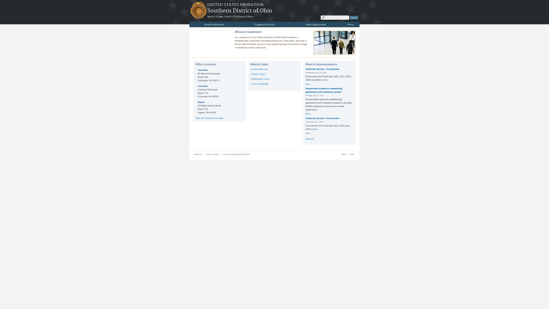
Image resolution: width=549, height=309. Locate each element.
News (343, 154)
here (325, 79)
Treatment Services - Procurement (322, 69)
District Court (258, 74)
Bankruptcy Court (260, 78)
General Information (214, 24)
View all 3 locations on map (209, 118)
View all (309, 138)
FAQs (352, 154)
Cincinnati (203, 86)
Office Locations (212, 154)
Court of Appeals (260, 83)
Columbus (203, 70)
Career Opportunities (315, 24)
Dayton (201, 102)
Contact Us (198, 154)
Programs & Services (264, 24)
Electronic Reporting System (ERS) (236, 154)
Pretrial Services (260, 69)
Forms (350, 24)
